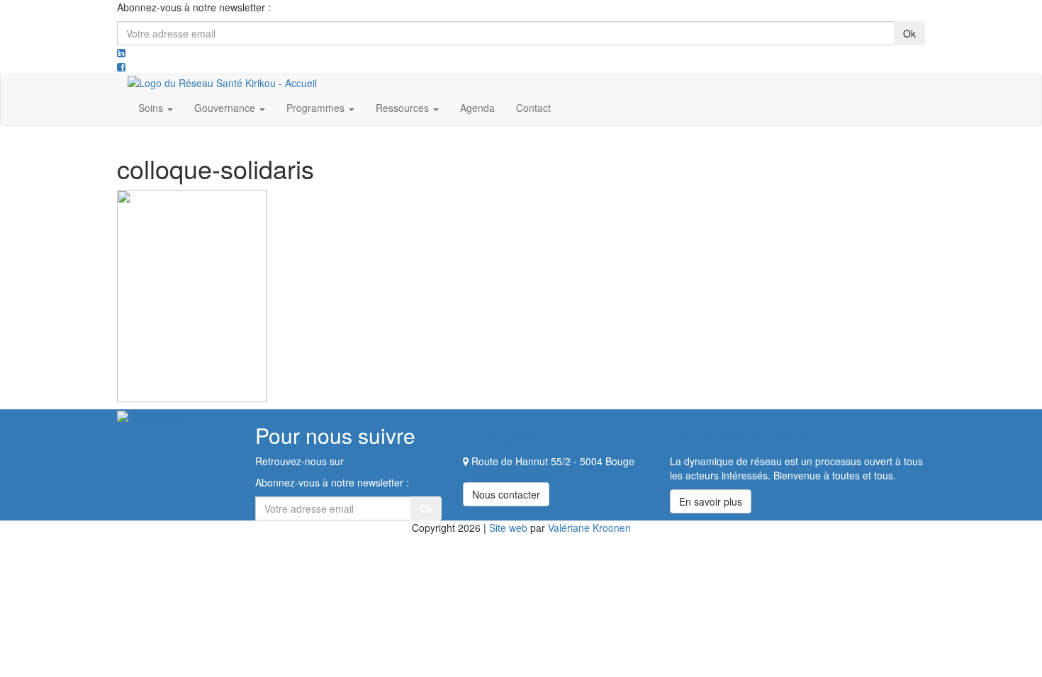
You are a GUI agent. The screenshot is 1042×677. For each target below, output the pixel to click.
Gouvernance (226, 108)
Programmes (316, 108)
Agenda (477, 108)
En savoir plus (710, 501)
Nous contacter (506, 494)
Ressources (404, 108)
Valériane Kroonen (589, 527)
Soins (152, 108)
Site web (508, 527)
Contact (533, 108)
